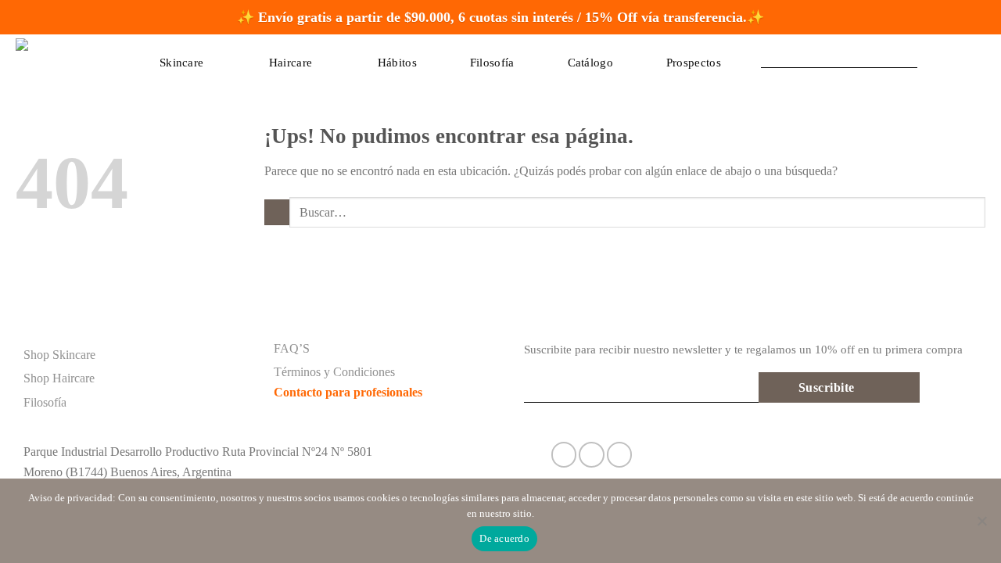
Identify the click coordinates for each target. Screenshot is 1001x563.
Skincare (181, 62)
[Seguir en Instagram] (592, 455)
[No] (981, 525)
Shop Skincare (59, 354)
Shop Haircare (59, 378)
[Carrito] (939, 55)
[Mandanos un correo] (620, 455)
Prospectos (693, 62)
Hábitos (397, 62)
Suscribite (826, 387)
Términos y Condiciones (334, 371)
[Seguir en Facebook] (564, 455)
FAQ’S (292, 348)
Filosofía (492, 62)
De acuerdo (504, 538)
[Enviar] (745, 55)
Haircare (290, 62)
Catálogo (590, 62)
